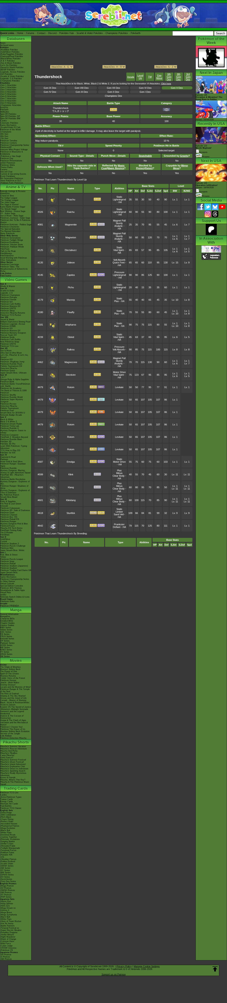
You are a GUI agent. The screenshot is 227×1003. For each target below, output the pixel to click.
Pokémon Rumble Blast (11, 439)
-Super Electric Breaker (11, 930)
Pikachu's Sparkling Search (12, 771)
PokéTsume (5, 275)
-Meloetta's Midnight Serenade (14, 709)
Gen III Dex (82, 92)
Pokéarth (135, 33)
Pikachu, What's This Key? (12, 780)
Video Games (16, 280)
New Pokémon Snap (9, 342)
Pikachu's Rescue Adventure (13, 749)
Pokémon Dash (7, 512)
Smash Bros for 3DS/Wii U (12, 413)
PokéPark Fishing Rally (11, 530)
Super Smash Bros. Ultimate (13, 373)
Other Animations (8, 260)
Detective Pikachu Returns (12, 313)
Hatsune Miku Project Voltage (14, 149)
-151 (2, 857)
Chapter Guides (7, 623)
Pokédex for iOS (7, 453)
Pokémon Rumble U (9, 428)
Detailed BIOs (6, 621)
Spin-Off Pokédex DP (10, 116)
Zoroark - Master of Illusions (13, 700)
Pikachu (71, 199)
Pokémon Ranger (8, 521)
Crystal (3, 541)
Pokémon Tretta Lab (9, 426)
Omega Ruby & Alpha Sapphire (14, 379)
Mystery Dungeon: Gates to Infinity (13, 431)
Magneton (70, 237)
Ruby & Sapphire (8, 501)
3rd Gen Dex (188, 77)
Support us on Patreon (114, 974)
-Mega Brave (6, 912)
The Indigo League (8, 198)
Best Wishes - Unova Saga (12, 211)
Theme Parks (6, 167)
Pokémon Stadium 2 (9, 544)
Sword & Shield (7, 319)
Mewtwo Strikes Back (10, 669)
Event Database (7, 176)
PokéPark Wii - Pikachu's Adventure (11, 476)
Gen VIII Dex (82, 88)
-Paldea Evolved (7, 861)
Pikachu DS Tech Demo (11, 528)
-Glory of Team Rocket (10, 921)
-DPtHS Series (7, 875)
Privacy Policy (124, 966)
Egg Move (159, 76)
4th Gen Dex (178, 77)
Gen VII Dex (113, 88)
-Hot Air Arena (6, 923)
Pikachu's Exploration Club (12, 766)
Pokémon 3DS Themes (11, 588)
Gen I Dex (145, 92)
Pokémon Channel (8, 515)
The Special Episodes (10, 229)
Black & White (6, 419)
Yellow (3, 557)
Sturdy (119, 223)
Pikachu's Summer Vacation (13, 746)
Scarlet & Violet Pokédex (89, 33)
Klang (71, 487)
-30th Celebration (8, 815)
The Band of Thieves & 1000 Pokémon (13, 391)
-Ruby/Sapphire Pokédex (11, 54)
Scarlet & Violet (7, 291)
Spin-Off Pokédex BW (10, 118)
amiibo (3, 595)
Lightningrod (119, 199)
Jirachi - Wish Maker (9, 682)
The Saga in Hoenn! (9, 204)
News (3, 43)
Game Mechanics (8, 125)
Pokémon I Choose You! (11, 727)
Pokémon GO (6, 302)
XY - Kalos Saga (7, 213)
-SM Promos (6, 892)
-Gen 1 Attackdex (8, 85)
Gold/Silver (5, 539)
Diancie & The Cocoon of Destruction (11, 717)
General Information (9, 614)
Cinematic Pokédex (9, 123)
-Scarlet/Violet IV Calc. (10, 127)
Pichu (71, 287)
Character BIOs (7, 619)
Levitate (119, 387)
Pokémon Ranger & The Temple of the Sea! (15, 690)
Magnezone (71, 362)
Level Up (140, 76)
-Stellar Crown (6, 844)
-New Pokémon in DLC (11, 181)
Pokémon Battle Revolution (12, 479)
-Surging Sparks (7, 841)
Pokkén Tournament (9, 408)
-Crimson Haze (7, 941)
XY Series (4, 652)
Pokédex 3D (6, 441)
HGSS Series (6, 645)
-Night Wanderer (7, 937)
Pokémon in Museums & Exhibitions (11, 153)
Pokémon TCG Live (9, 346)
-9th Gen (4, 134)
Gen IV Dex (50, 92)
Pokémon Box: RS (8, 517)
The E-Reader (6, 532)
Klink (70, 474)
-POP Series (6, 897)
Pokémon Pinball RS (9, 519)
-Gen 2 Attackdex (8, 87)
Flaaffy (70, 312)
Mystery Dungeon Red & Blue (14, 524)
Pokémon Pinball (8, 564)
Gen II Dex (113, 92)
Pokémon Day (6, 158)
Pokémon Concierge (9, 264)
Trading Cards (16, 788)
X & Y (3, 377)
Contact (41, 33)
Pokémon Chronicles (9, 227)
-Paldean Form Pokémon (11, 183)
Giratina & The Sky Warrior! (13, 696)
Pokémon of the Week (10, 129)
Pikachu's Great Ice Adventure (14, 769)
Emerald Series (7, 639)
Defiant (116, 527)
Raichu (70, 212)
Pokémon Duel (7, 410)
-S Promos (5, 957)
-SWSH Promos (7, 890)
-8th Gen (4, 136)
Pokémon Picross (8, 404)
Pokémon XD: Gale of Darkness (15, 510)
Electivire (71, 374)
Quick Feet (119, 262)
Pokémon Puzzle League (11, 559)
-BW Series (5, 872)
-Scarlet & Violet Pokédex (12, 76)
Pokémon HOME (8, 326)
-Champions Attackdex (10, 105)
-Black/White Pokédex (10, 58)
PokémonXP (6, 147)
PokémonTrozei (7, 526)
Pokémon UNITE (8, 308)
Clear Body (119, 475)
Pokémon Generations (10, 238)
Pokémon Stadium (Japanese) (14, 566)
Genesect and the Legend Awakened (12, 712)
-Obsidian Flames (8, 859)
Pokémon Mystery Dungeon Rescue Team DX (13, 334)
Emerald (4, 506)
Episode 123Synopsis (203, 149)
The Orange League (9, 200)
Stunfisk (71, 513)
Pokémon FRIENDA (9, 606)
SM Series (5, 656)
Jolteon (71, 262)
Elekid (71, 337)
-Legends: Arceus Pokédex (12, 72)
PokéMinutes (6, 253)
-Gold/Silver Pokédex (10, 52)
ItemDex (4, 107)
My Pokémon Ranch (9, 495)
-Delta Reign (6, 812)
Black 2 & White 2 (8, 422)
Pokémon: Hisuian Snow (11, 244)
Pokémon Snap (7, 561)
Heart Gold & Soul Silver (11, 461)
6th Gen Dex (169, 77)
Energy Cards (6, 801)
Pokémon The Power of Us (12, 729)
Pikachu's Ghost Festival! (12, 762)
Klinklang (71, 500)
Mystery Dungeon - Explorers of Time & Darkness (15, 491)
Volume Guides (7, 625)
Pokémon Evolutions (9, 242)
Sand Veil (118, 514)
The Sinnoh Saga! (8, 209)
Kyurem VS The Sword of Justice (15, 707)
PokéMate (5, 535)
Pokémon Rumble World (11, 397)
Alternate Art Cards (9, 804)
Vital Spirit (118, 250)
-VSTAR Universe (8, 948)
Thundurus (71, 525)
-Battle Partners (7, 926)
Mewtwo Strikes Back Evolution (14, 731)
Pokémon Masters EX (10, 306)
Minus (119, 473)
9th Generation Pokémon (11, 178)
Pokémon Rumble (8, 468)
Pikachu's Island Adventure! (13, 764)
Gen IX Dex (50, 88)
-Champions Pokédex (10, 81)
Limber (119, 511)
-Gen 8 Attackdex (8, 101)
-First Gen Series (8, 881)
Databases (16, 39)
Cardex (3, 121)
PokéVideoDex (7, 256)
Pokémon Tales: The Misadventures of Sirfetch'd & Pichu (13, 269)
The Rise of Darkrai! (9, 694)
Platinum (4, 459)
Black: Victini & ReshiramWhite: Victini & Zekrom (15, 703)
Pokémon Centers (8, 143)
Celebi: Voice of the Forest (12, 678)
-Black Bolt (5, 830)
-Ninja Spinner (6, 903)
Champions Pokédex (117, 33)
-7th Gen (4, 138)
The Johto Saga (7, 202)
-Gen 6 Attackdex (8, 96)
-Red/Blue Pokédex (9, 50)
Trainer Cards (6, 799)
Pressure (119, 272)
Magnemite (71, 224)
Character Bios (7, 196)
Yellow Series (6, 630)
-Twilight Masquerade (10, 848)
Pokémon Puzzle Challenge (12, 546)
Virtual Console (7, 583)
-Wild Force (5, 943)
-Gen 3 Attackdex (8, 90)
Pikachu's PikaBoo (8, 753)
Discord (52, 33)
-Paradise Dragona (8, 932)
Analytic (118, 226)
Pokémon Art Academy (11, 388)
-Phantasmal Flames (9, 826)
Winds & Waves (7, 286)
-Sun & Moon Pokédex (10, 63)
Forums (30, 33)
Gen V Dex (177, 88)
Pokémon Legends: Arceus (12, 324)
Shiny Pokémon (7, 233)
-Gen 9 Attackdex (8, 103)
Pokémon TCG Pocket (10, 315)
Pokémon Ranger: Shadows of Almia (14, 487)
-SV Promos (5, 888)
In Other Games (7, 581)
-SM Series (5, 868)
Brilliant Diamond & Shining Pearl (15, 322)
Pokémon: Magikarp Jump (12, 362)
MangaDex (5, 616)
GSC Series (5, 632)
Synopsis (203, 192)
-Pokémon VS (6, 950)
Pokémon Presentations (11, 161)
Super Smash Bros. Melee (12, 550)
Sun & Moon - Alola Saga (11, 216)
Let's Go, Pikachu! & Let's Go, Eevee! (14, 356)
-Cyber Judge (6, 946)
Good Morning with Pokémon (13, 258)
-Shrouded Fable (7, 846)
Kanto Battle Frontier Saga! (12, 207)
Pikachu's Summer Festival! (13, 760)
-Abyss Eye (5, 901)
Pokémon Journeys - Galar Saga (15, 218)
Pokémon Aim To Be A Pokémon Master (15, 221)
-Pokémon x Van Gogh (10, 156)
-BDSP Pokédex (7, 70)
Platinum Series (7, 643)
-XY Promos (5, 895)
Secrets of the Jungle (10, 734)
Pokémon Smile (7, 337)
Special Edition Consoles (11, 586)
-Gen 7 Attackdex (8, 98)
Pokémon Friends (8, 299)
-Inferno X (4, 910)
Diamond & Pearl (8, 457)
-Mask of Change (8, 939)
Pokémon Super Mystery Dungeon (11, 400)
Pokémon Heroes (8, 680)
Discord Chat (6, 172)
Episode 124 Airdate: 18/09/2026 (207, 185)
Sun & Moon (6, 350)
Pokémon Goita (7, 601)
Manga (16, 610)
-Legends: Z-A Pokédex (11, 78)
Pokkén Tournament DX (11, 366)
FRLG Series (6, 636)
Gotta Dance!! (6, 757)
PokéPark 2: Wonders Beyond (14, 437)
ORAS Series (6, 654)
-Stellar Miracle (7, 935)
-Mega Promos (7, 886)
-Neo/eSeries (6, 879)
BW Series (5, 647)
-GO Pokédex (6, 74)
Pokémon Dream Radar (11, 424)
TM (150, 76)
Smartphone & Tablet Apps (12, 590)
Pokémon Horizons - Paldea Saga (15, 224)
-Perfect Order (6, 821)
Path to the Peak (8, 251)
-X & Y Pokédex (7, 61)
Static (119, 196)
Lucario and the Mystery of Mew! (15, 687)
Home (20, 33)
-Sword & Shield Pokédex (11, 67)
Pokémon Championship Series (14, 145)
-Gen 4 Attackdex (8, 92)
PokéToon (4, 249)
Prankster (119, 524)
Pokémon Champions (10, 295)
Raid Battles (6, 806)
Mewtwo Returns (8, 676)
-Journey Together (8, 837)
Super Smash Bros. (9, 572)
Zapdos (71, 275)
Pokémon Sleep (7, 311)
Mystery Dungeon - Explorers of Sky (15, 482)
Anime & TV (16, 187)
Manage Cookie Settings (147, 966)
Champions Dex (113, 96)
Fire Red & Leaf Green (10, 504)
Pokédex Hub (66, 33)
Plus (116, 301)
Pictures (205, 157)
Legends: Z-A (6, 293)
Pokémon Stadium (8, 568)
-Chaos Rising (6, 819)
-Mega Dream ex (8, 908)
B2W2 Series (6, 650)
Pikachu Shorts (16, 742)
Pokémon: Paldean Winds (12, 247)
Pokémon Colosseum (10, 508)
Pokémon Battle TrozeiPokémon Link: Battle (15, 385)
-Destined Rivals (8, 835)
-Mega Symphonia (8, 915)
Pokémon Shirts (7, 165)
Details (130, 77)
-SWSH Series (7, 866)
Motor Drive (119, 372)
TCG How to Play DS (10, 450)
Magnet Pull (119, 220)
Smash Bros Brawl (8, 497)
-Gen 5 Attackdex (8, 94)
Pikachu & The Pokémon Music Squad (14, 783)
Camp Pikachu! (7, 755)
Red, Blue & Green (9, 555)
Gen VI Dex (145, 88)
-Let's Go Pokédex (8, 65)
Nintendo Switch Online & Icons (14, 597)
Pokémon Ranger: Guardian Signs (13, 465)
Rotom (70, 387)
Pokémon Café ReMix (10, 304)
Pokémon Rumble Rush (11, 364)
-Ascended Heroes (8, 824)
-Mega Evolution (7, 828)
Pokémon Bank (7, 382)
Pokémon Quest (7, 370)
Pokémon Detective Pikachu (13, 738)
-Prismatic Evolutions (10, 839)
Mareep (71, 299)
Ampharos (70, 324)
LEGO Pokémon (7, 163)
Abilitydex (4, 112)
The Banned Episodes (10, 231)
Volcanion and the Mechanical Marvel (14, 723)
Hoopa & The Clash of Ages (13, 720)
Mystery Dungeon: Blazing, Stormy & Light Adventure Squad (15, 471)
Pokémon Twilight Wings (11, 240)
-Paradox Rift (6, 855)
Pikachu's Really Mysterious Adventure (13, 774)
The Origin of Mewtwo (10, 667)
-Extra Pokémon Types (11, 797)
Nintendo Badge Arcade (11, 415)
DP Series (5, 641)
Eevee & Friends (8, 777)
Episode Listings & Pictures (12, 191)
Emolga (71, 461)
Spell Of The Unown (9, 674)
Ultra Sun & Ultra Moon (11, 353)
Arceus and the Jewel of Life (13, 698)
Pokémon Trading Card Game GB (15, 570)
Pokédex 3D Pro (7, 444)
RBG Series (5, 627)
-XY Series (5, 870)
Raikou (70, 349)
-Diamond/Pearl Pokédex (11, 56)
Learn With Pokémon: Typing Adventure (13, 447)
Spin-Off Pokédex (8, 114)
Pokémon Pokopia (8, 297)
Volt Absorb (119, 260)
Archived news (7, 45)
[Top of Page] (215, 969)
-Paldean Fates (7, 852)
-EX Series (5, 877)
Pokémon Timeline (8, 141)
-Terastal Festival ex (9, 928)
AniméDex (5, 193)
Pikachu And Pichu (9, 751)
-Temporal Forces (8, 850)
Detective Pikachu (8, 368)
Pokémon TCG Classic (11, 808)
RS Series (5, 634)
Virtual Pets (5, 592)
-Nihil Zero (5, 906)
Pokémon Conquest (9, 435)
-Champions (5, 132)
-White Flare (6, 832)
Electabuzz (71, 250)
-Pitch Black (5, 817)
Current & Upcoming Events (13, 174)
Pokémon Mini (6, 548)
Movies (16, 660)
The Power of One (8, 671)
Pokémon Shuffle (8, 395)
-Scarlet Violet (6, 864)
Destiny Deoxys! (8, 685)
